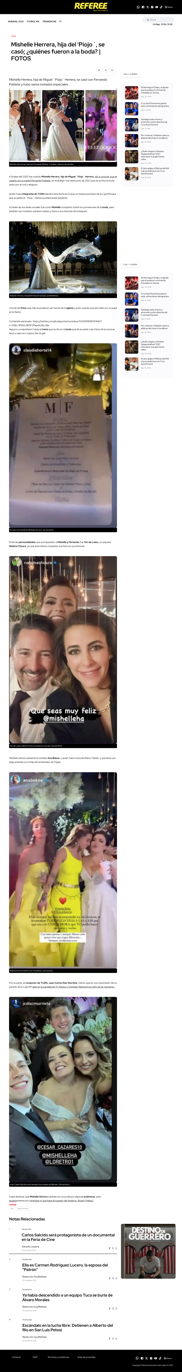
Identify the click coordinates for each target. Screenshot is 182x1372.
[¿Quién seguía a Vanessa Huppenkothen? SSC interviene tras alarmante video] (131, 156)
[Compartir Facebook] (99, 69)
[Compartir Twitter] (105, 69)
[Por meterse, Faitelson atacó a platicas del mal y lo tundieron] (131, 140)
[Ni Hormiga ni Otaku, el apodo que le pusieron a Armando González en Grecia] (131, 92)
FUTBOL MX (33, 21)
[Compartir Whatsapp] (112, 69)
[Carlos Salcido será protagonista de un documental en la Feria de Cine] (148, 1251)
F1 (60, 21)
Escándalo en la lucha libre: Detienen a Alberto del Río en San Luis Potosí (67, 1327)
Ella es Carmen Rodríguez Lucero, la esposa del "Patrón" (65, 1267)
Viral (12, 1208)
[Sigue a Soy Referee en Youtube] (156, 7)
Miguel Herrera (23, 1208)
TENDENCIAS (49, 21)
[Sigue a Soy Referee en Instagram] (152, 7)
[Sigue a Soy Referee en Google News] (168, 7)
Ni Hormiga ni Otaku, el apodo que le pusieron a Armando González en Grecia (154, 90)
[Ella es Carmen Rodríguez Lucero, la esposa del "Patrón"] (148, 1281)
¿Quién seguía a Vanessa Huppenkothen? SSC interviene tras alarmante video (152, 155)
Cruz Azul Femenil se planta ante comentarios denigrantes (155, 104)
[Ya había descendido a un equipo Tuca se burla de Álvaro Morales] (148, 1311)
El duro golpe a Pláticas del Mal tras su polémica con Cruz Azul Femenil (155, 171)
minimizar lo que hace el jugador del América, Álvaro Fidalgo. (61, 1200)
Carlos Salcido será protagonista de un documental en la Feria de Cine (68, 1237)
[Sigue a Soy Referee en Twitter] (147, 7)
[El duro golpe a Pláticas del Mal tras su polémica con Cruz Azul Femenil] (131, 173)
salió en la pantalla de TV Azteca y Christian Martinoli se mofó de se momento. (73, 986)
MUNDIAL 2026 (16, 21)
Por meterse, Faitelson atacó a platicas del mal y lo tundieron (155, 136)
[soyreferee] (91, 7)
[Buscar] (148, 20)
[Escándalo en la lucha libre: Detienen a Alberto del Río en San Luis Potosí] (148, 1341)
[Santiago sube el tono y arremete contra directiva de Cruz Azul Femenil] (131, 124)
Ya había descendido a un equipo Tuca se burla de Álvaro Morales (67, 1297)
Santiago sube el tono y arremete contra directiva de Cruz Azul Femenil (154, 122)
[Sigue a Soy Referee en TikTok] (161, 7)
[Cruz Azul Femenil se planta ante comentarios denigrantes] (131, 108)
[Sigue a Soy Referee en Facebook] (143, 7)
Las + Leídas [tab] (130, 73)
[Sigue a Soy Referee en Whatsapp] (138, 7)
